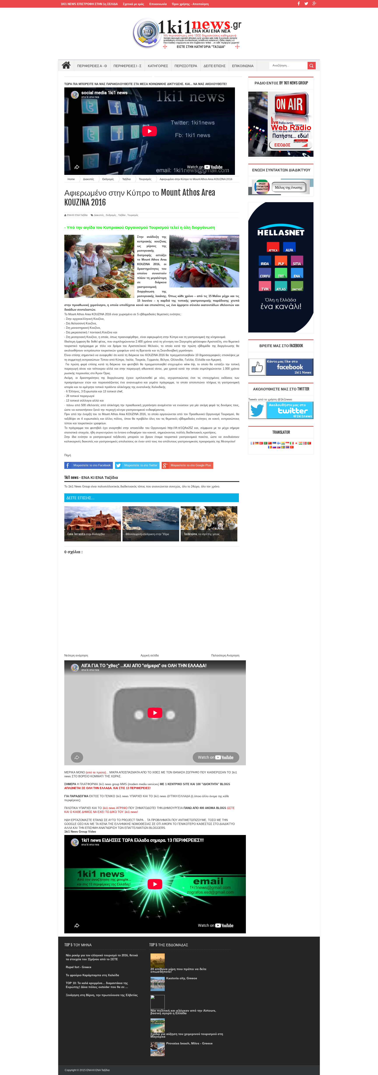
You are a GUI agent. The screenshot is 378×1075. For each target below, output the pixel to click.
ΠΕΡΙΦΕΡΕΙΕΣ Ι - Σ (127, 65)
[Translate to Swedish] (283, 447)
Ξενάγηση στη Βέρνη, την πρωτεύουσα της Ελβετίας (102, 995)
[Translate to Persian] (300, 443)
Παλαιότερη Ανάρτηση (225, 655)
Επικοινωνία (158, 4)
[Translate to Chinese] (270, 443)
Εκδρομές (111, 215)
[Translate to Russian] (274, 447)
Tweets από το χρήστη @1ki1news (270, 399)
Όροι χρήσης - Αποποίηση (190, 4)
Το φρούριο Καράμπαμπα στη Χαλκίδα (92, 975)
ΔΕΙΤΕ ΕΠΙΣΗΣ (215, 65)
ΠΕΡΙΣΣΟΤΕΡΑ (186, 65)
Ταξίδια (121, 215)
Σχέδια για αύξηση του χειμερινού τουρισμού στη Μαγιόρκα (186, 1035)
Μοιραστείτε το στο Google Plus (191, 465)
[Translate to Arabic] (265, 443)
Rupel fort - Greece (78, 967)
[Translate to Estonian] (274, 443)
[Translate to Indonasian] (287, 443)
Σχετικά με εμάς (133, 4)
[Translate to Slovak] (278, 447)
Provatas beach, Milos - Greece (189, 1043)
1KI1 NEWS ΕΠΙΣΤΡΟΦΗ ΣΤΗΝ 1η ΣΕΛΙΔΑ (89, 4)
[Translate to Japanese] (296, 443)
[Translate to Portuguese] (309, 443)
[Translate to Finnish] (278, 443)
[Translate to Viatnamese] (292, 447)
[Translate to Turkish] (261, 443)
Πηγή (67, 455)
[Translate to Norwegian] (305, 443)
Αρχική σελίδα (150, 655)
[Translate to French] (252, 443)
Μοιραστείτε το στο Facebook (92, 465)
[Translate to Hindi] (283, 443)
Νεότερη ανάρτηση (76, 655)
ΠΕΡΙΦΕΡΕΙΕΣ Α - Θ (92, 65)
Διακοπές (99, 215)
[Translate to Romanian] (270, 447)
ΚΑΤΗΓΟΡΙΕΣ (158, 65)
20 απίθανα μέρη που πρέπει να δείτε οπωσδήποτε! (178, 970)
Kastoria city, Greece (181, 978)
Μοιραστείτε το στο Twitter (140, 465)
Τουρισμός (132, 215)
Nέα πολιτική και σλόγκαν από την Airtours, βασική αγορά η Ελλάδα (183, 1011)
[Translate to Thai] (287, 447)
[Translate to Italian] (292, 443)
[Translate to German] (257, 443)
